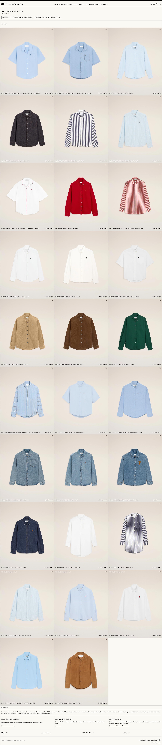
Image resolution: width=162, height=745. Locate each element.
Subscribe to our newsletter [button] (8, 726)
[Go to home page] (13, 3)
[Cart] (160, 4)
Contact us (58, 726)
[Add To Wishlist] (52, 29)
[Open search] (151, 4)
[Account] (154, 4)
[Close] (160, 0)
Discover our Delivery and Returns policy (119, 726)
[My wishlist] (157, 4)
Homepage (4, 707)
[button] (150, 740)
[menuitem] (56, 4)
